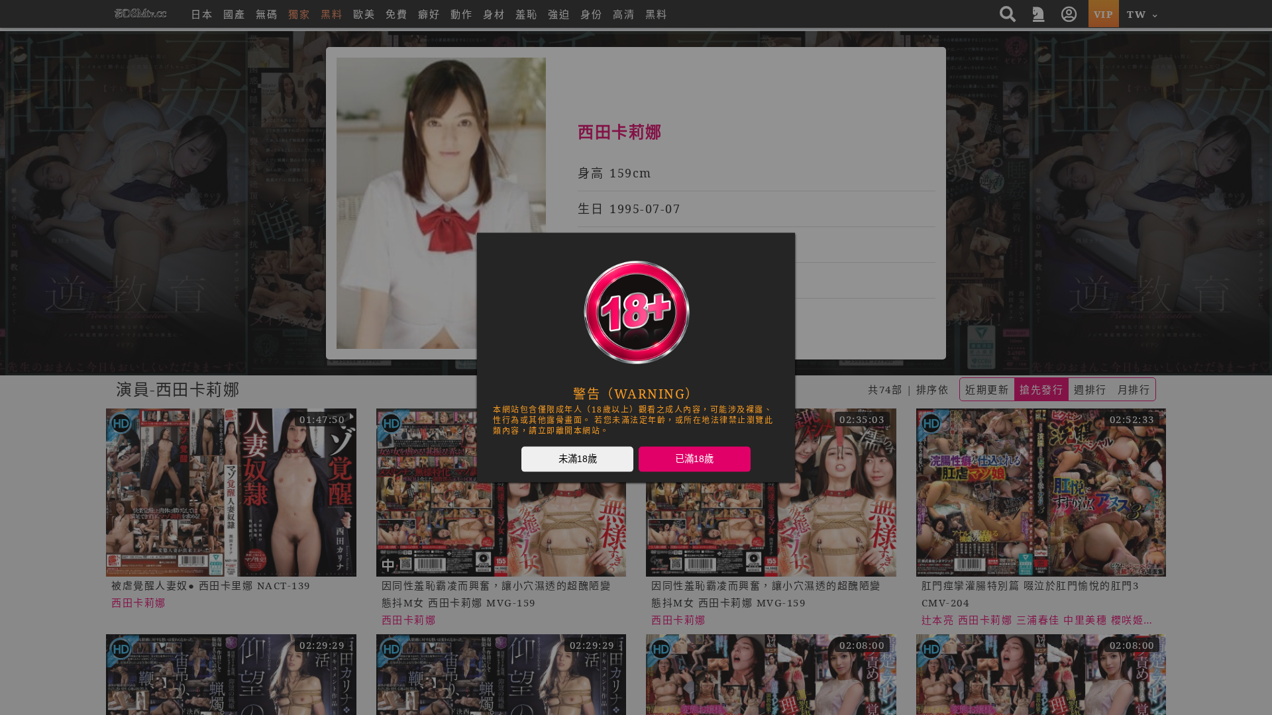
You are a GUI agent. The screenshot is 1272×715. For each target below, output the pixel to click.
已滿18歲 (694, 458)
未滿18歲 (577, 458)
